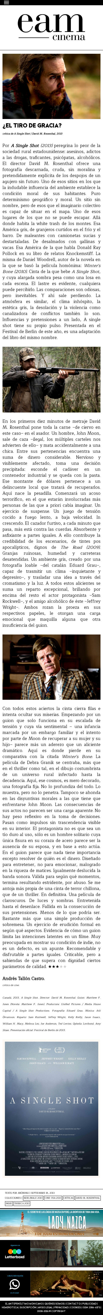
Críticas (69, 1198)
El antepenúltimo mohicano (45, 18)
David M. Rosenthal (88, 1198)
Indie (9, 1204)
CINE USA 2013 (53, 1198)
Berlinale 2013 (33, 1198)
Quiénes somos (54, 1304)
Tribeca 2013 (22, 1204)
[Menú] (7, 2)
